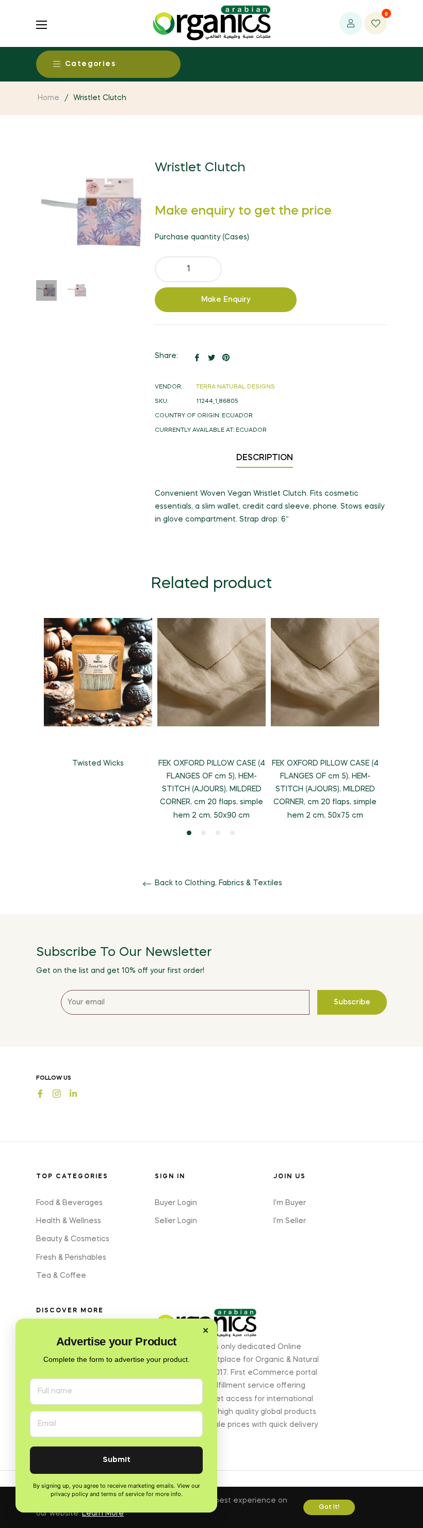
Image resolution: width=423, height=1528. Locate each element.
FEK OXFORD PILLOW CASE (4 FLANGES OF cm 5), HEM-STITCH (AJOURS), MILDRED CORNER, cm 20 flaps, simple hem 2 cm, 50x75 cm (325, 789)
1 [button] (189, 833)
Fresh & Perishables (71, 1257)
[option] (98, 702)
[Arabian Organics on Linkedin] (73, 1092)
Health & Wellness (68, 1221)
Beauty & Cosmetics (72, 1239)
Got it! (329, 1507)
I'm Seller (289, 1221)
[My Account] (350, 23)
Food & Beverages (69, 1203)
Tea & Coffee (61, 1275)
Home (48, 98)
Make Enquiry (226, 299)
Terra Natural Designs (235, 387)
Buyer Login (176, 1203)
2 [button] (203, 833)
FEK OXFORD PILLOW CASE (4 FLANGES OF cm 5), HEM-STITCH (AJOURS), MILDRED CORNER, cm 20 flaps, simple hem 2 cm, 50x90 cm (211, 789)
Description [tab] (264, 458)
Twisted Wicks (98, 763)
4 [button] (232, 833)
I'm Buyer (289, 1203)
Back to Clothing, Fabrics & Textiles (217, 883)
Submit (117, 1460)
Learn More (103, 1513)
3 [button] (218, 833)
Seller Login (176, 1221)
